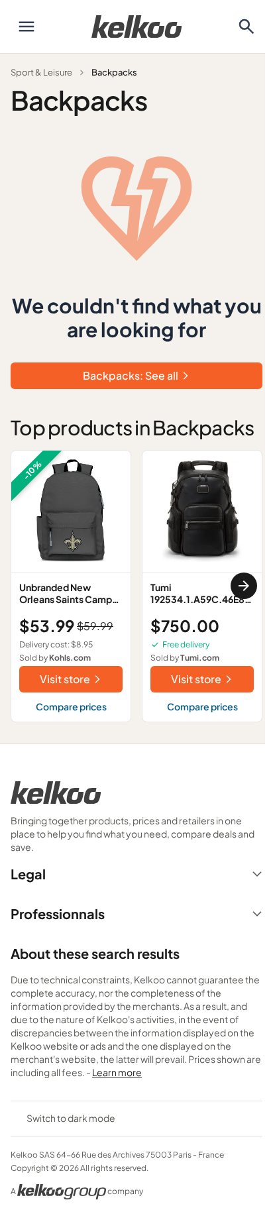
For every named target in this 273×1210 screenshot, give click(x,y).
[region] (136, 586)
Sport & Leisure (41, 72)
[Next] (244, 586)
